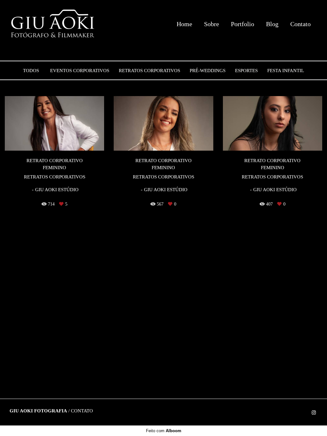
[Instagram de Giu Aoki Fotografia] (314, 412)
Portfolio (242, 23)
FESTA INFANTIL (285, 70)
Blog (272, 23)
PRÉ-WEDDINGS (207, 70)
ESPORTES (246, 70)
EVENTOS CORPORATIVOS (79, 70)
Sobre (211, 23)
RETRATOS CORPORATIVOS (149, 70)
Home (184, 23)
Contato (300, 23)
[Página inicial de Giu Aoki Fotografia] (53, 24)
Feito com (163, 430)
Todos (31, 70)
